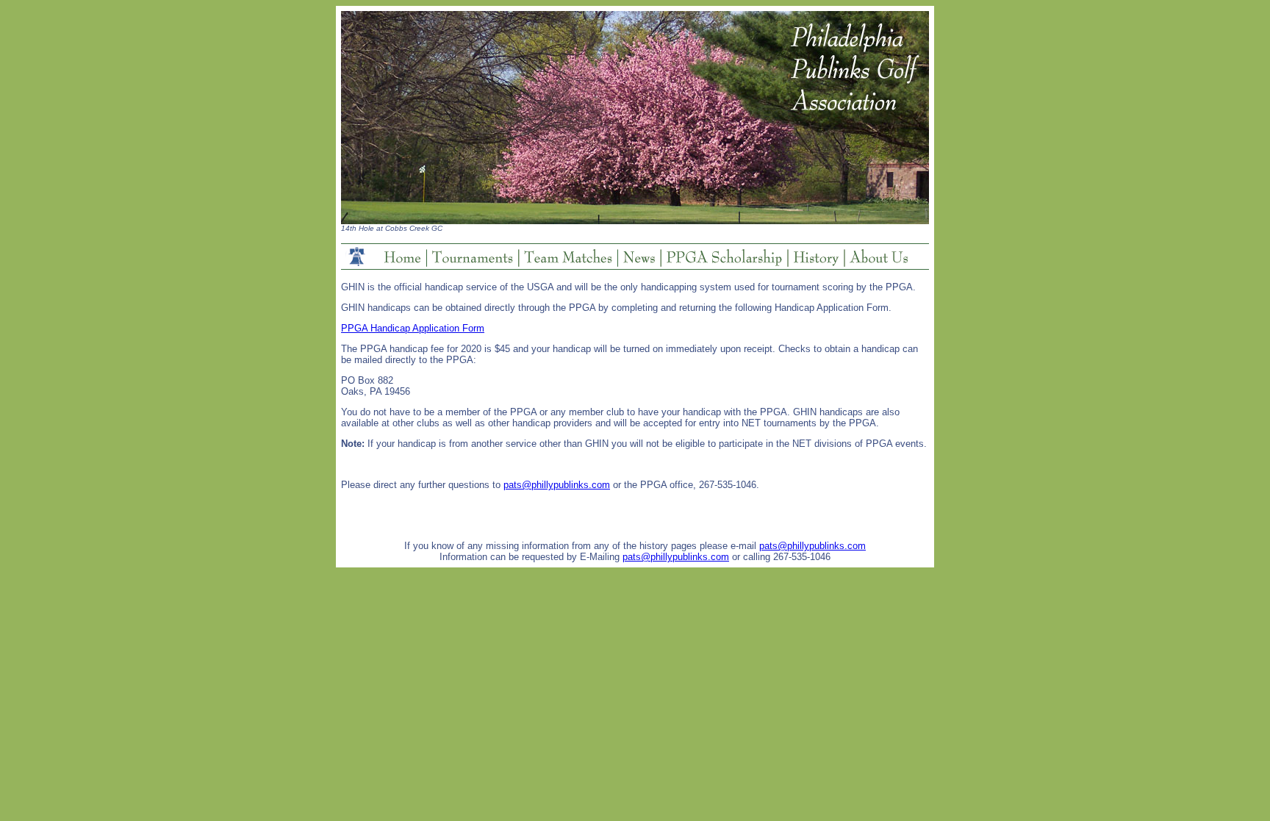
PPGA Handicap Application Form (412, 328)
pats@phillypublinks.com (556, 484)
